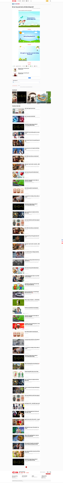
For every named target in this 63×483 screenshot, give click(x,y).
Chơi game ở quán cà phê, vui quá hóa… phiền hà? (32, 165)
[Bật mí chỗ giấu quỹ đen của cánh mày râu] (18, 366)
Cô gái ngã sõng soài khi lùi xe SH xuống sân (32, 339)
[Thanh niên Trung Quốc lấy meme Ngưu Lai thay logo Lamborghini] (18, 183)
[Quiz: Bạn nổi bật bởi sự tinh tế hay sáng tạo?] (18, 223)
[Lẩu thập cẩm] (31, 4)
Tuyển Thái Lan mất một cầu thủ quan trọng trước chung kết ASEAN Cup (32, 284)
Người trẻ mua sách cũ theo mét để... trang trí (32, 419)
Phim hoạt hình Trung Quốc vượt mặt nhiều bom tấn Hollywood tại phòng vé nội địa (32, 444)
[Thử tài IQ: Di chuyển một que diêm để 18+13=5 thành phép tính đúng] (18, 462)
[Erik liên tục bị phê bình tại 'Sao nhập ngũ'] (18, 310)
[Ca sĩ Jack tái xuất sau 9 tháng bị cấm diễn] (18, 254)
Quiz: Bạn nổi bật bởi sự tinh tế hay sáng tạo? (32, 395)
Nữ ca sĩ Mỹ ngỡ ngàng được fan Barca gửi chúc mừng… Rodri (32, 412)
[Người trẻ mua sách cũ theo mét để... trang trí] (18, 422)
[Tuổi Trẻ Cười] (62, 241)
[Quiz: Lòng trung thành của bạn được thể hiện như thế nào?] (18, 454)
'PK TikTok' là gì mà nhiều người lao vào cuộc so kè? (32, 133)
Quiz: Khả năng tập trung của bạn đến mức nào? (31, 102)
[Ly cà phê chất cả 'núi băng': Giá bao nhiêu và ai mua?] (18, 199)
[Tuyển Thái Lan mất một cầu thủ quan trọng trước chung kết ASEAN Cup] (18, 286)
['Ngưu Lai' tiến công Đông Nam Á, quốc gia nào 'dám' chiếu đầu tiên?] (18, 438)
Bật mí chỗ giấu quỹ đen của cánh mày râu (32, 363)
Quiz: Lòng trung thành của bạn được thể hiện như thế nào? (32, 452)
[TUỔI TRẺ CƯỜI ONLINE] (15, 472)
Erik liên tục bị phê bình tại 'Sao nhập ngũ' (31, 307)
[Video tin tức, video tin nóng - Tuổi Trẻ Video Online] (25, 472)
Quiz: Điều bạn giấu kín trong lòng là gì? (31, 188)
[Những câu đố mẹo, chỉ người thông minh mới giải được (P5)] (15, 74)
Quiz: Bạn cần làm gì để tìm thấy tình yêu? (32, 172)
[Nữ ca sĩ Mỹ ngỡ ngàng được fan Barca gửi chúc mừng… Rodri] (18, 414)
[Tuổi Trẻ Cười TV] (62, 243)
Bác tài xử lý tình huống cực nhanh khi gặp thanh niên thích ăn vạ (32, 292)
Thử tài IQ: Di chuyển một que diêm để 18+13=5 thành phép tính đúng (31, 460)
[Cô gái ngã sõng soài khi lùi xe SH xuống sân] (18, 342)
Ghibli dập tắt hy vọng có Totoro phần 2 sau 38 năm (32, 428)
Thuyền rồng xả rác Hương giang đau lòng (41, 102)
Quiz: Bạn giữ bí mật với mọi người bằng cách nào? (32, 141)
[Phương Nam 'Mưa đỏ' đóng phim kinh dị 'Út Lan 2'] (18, 238)
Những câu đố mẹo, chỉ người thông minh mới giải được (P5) (23, 73)
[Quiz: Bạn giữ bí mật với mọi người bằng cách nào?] (18, 143)
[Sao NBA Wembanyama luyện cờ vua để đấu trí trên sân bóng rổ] (18, 278)
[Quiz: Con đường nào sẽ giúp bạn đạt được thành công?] (18, 215)
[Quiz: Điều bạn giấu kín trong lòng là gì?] (18, 191)
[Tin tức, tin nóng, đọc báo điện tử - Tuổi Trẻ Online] (20, 472)
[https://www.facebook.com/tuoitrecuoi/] (62, 240)
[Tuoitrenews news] (27, 472)
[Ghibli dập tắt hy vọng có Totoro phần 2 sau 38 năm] (18, 430)
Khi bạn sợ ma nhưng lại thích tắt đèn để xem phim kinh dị (32, 260)
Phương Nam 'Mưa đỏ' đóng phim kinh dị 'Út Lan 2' (32, 236)
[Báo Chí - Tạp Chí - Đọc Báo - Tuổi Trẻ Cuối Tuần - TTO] (22, 472)
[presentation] (12, 97)
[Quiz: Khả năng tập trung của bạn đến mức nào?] (31, 97)
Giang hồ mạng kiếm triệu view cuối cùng (31, 371)
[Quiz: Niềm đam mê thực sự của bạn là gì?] (18, 159)
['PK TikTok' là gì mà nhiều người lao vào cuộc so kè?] (18, 135)
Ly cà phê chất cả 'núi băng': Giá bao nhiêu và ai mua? (32, 196)
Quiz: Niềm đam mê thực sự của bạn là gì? (32, 156)
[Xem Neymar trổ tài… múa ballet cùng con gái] (18, 406)
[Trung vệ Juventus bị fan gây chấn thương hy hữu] (18, 390)
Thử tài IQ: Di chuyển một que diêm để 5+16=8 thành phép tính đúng (21, 102)
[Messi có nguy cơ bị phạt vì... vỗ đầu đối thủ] (18, 302)
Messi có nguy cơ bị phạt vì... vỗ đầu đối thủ (32, 299)
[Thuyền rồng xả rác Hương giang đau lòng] (41, 97)
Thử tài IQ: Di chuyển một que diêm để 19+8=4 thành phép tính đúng (31, 204)
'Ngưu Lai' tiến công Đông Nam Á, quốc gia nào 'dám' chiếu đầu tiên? (32, 436)
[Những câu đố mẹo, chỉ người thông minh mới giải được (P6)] (15, 70)
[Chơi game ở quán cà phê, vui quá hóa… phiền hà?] (18, 167)
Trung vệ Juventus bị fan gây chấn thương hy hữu (32, 388)
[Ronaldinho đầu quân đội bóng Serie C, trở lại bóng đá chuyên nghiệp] (18, 326)
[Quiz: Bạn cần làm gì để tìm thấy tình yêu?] (18, 175)
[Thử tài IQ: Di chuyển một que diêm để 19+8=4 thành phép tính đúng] (18, 207)
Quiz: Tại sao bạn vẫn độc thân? (30, 116)
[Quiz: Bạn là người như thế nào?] (18, 111)
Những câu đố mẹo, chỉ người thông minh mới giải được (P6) (23, 69)
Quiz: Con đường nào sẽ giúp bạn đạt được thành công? (32, 212)
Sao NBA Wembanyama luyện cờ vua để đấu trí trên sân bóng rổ (32, 276)
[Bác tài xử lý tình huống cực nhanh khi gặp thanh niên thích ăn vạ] (18, 294)
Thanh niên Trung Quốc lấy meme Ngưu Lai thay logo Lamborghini (32, 181)
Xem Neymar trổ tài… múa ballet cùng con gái (32, 403)
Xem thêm (26, 467)
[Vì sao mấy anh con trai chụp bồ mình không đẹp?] (18, 151)
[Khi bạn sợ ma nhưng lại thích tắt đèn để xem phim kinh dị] (18, 262)
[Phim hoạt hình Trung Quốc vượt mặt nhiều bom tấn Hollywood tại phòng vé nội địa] (18, 446)
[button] (30, 1)
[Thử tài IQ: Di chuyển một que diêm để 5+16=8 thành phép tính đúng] (21, 97)
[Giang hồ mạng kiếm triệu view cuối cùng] (18, 374)
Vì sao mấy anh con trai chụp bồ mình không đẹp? (32, 149)
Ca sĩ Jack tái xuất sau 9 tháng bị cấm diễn (32, 251)
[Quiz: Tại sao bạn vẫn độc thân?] (18, 119)
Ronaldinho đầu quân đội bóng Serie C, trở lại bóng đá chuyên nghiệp (32, 324)
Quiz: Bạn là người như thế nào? (30, 108)
